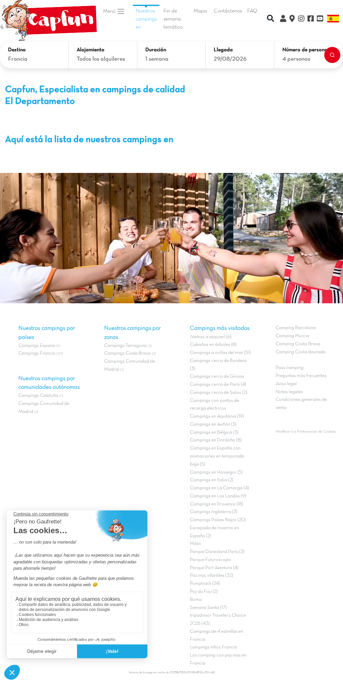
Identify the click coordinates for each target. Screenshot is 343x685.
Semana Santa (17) (208, 608)
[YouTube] (320, 19)
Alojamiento (91, 50)
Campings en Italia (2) (211, 480)
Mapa (200, 11)
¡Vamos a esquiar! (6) (210, 337)
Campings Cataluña (38, 395)
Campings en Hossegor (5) (216, 472)
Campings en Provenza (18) (216, 504)
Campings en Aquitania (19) (217, 416)
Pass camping (289, 368)
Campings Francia (36, 353)
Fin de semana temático (173, 19)
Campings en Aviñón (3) (213, 424)
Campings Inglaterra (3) (213, 512)
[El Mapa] (292, 19)
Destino (17, 50)
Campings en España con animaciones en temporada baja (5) (217, 456)
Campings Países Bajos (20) (218, 520)
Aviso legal (286, 384)
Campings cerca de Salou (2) (218, 392)
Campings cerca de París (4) (218, 384)
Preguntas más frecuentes (301, 376)
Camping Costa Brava (298, 344)
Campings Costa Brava (127, 353)
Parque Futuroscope (210, 560)
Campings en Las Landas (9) (218, 496)
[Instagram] (301, 19)
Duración (155, 50)
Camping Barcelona (296, 328)
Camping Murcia (292, 336)
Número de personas (306, 50)
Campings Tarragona (125, 346)
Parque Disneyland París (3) (217, 552)
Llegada (223, 50)
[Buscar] (332, 55)
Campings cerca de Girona (217, 376)
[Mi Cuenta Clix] (283, 19)
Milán (195, 544)
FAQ (252, 11)
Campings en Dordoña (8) (216, 440)
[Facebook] (310, 19)
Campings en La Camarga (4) (219, 488)
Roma (196, 600)
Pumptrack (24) (205, 583)
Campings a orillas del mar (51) (220, 353)
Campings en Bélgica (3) (214, 432)
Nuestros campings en (146, 19)
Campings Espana (36, 346)
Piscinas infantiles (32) (211, 575)
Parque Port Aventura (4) (214, 568)
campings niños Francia (213, 647)
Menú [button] (110, 11)
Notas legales (289, 392)
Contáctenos (228, 11)
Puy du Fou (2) (204, 591)
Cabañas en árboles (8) (213, 344)
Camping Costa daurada (301, 352)
